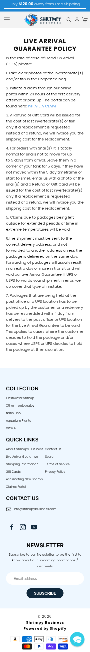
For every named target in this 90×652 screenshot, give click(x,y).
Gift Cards (13, 471)
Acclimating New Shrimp (24, 479)
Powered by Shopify (45, 628)
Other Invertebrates (20, 405)
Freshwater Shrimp (20, 398)
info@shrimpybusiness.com (35, 509)
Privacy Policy (55, 471)
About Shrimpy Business (25, 449)
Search (50, 456)
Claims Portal (16, 486)
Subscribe (45, 593)
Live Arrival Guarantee (22, 456)
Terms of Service (57, 464)
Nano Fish (13, 413)
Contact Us (53, 449)
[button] (6, 19)
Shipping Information (22, 464)
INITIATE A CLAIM (42, 106)
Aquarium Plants (18, 420)
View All (11, 428)
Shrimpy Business (45, 622)
